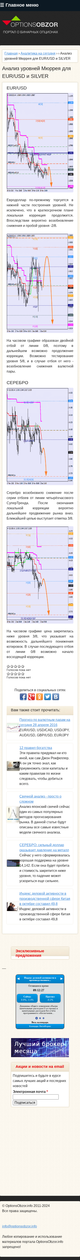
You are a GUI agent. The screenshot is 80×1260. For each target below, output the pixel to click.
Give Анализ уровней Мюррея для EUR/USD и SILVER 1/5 (8, 666)
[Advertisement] (40, 1151)
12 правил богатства (35, 748)
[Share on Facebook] (23, 696)
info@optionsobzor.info (19, 1226)
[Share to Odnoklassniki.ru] (39, 696)
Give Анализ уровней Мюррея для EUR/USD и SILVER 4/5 (19, 666)
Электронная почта (30, 1092)
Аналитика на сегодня (37, 53)
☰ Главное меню (19, 5)
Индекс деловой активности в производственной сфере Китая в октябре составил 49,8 (44, 899)
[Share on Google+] (31, 696)
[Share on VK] (55, 696)
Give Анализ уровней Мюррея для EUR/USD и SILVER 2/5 (12, 666)
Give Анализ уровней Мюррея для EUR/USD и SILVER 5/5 (23, 666)
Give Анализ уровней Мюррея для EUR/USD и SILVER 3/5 (15, 666)
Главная (11, 53)
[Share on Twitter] (47, 696)
